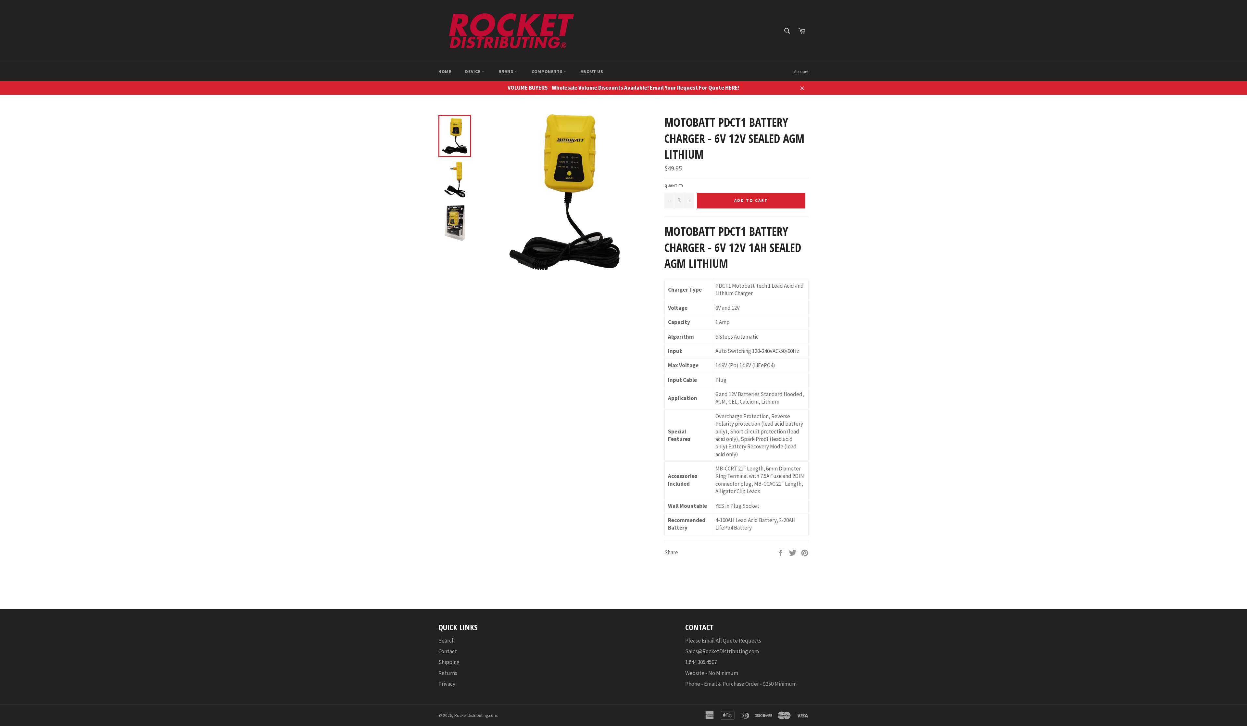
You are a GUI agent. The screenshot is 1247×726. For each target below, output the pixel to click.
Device (473, 71)
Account (801, 71)
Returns (447, 673)
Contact (447, 651)
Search (446, 640)
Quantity (673, 185)
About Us (592, 71)
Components (548, 71)
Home (444, 71)
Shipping (449, 662)
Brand (506, 71)
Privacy (446, 683)
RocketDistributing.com (475, 715)
